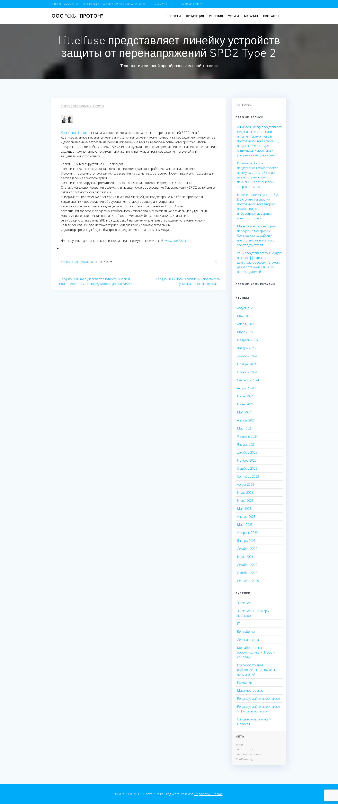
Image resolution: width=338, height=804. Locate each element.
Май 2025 (244, 316)
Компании (244, 682)
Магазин (251, 16)
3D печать (244, 603)
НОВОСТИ (173, 16)
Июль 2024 (245, 396)
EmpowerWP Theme (208, 794)
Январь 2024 (246, 444)
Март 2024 (245, 428)
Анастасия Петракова (79, 262)
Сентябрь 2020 (248, 581)
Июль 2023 (245, 492)
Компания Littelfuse (75, 133)
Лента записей (244, 749)
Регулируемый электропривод (258, 698)
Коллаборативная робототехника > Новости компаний (256, 652)
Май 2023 (244, 508)
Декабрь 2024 (247, 356)
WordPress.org (244, 759)
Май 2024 (244, 412)
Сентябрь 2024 (248, 380)
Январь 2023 (246, 540)
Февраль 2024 (247, 436)
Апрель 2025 (246, 324)
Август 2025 (245, 308)
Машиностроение (250, 690)
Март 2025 (245, 332)
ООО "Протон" (77, 15)
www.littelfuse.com (178, 241)
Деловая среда (248, 639)
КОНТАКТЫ (271, 16)
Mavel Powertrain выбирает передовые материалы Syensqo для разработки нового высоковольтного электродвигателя (257, 235)
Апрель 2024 (246, 420)
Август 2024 (245, 388)
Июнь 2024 (245, 404)
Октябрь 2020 (247, 573)
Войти (239, 744)
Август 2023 (245, 484)
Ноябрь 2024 (246, 364)
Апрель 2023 (246, 516)
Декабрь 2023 (247, 452)
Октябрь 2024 (247, 372)
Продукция (195, 16)
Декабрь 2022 (247, 549)
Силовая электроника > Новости (82, 106)
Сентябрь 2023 (248, 476)
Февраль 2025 (247, 340)
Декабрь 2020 (247, 565)
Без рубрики (246, 631)
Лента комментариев (248, 754)
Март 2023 (245, 524)
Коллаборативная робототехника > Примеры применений (256, 670)
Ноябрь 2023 (246, 460)
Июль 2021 (245, 557)
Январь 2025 (246, 348)
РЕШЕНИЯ (216, 16)
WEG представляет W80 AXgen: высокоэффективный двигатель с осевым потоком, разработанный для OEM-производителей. (259, 262)
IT (238, 623)
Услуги (233, 16)
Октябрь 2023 (247, 468)
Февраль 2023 (247, 532)
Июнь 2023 (245, 500)
